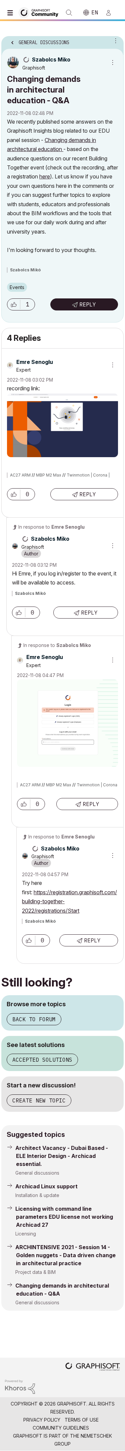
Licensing (25, 1233)
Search (69, 12)
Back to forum (34, 1019)
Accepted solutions (42, 1059)
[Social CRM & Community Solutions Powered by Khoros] (20, 1386)
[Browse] (11, 12)
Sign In (111, 13)
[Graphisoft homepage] (92, 1367)
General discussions (37, 1173)
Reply (87, 304)
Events (17, 287)
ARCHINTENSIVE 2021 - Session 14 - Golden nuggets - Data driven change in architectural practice (65, 1255)
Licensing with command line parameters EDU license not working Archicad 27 (64, 1216)
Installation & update (37, 1195)
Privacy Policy (41, 1420)
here (44, 176)
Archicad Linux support (46, 1186)
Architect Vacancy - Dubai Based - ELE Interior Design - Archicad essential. (61, 1156)
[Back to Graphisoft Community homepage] (40, 12)
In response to (51, 527)
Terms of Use (82, 1420)
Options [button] (114, 40)
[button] (13, 304)
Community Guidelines (61, 1428)
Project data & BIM (35, 1272)
